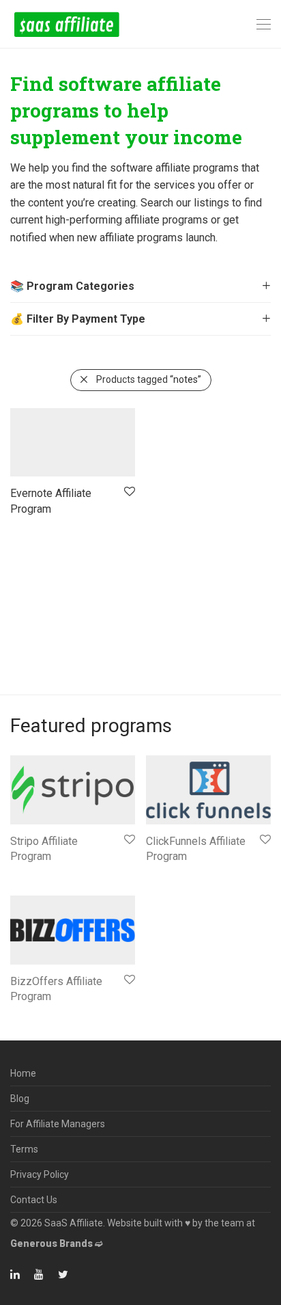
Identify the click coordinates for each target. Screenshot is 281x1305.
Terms (24, 1149)
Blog (19, 1098)
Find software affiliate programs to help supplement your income (126, 110)
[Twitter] (63, 1273)
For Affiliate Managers (57, 1123)
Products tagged (148, 379)
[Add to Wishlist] (128, 492)
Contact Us (33, 1199)
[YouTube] (39, 1273)
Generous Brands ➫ (56, 1243)
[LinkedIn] (15, 1273)
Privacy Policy (39, 1174)
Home (23, 1073)
